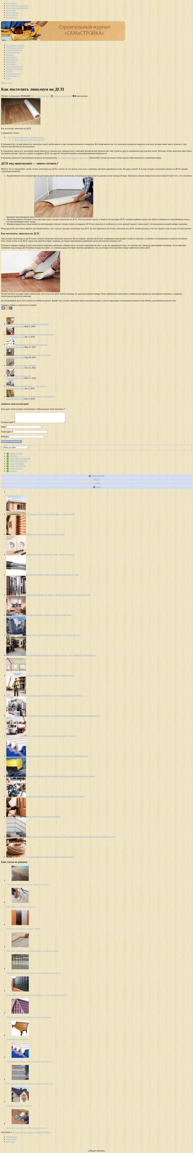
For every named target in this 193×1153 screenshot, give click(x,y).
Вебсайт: (5, 436)
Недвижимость (13, 76)
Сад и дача (11, 10)
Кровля (9, 55)
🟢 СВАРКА (12, 456)
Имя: (3, 427)
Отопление (11, 62)
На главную (11, 3)
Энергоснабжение (14, 66)
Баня (8, 78)
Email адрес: (7, 432)
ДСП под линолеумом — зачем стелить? (25, 137)
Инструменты (12, 13)
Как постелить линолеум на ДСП (28, 140)
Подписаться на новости (17, 5)
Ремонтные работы (14, 48)
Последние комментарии (17, 8)
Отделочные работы (15, 45)
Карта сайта (11, 1139)
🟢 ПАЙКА (11, 471)
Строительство (13, 52)
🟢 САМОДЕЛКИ (14, 454)
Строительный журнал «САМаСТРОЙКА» (32, 1132)
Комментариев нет (62, 96)
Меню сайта (6, 83)
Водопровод (11, 57)
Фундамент (11, 64)
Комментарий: (8, 422)
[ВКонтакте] (3, 308)
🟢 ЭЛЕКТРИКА (14, 468)
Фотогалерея (12, 15)
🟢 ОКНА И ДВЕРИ (15, 466)
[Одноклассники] (7, 308)
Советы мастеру (13, 74)
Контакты (10, 1141)
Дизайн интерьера (14, 69)
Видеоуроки (11, 17)
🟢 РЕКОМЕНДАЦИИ (16, 461)
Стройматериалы (14, 50)
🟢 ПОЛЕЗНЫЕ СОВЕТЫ (18, 459)
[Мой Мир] (10, 308)
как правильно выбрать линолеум (73, 158)
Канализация (12, 59)
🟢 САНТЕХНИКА (15, 463)
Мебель (9, 71)
